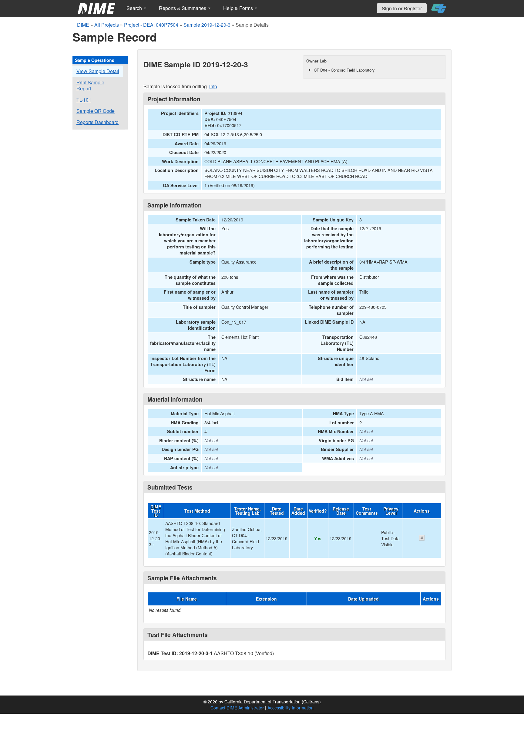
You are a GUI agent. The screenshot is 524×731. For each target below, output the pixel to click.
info (213, 86)
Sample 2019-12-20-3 (206, 24)
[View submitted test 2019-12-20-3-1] (422, 538)
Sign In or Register (402, 8)
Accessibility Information (290, 708)
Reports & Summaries (183, 8)
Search (134, 8)
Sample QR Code (95, 110)
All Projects (106, 24)
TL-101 (83, 99)
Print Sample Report (90, 85)
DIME (83, 24)
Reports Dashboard (97, 122)
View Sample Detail (97, 71)
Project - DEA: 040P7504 (151, 24)
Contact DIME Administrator (237, 708)
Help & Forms (238, 8)
